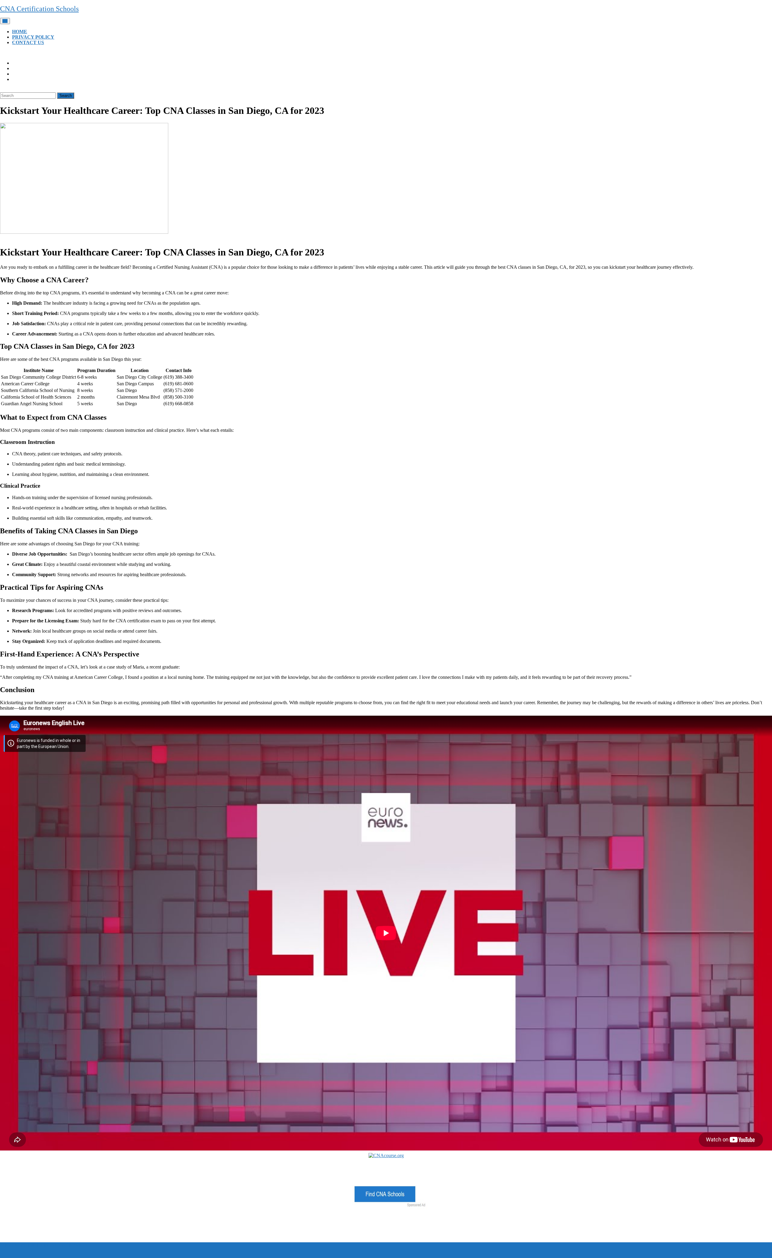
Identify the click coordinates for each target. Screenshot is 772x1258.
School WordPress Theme (24, 1244)
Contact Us (28, 42)
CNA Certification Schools (39, 9)
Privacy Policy (33, 37)
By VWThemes (66, 1244)
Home (19, 31)
